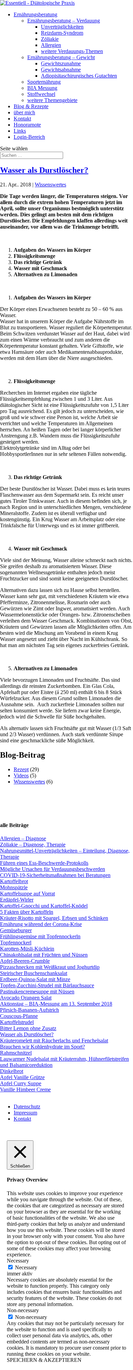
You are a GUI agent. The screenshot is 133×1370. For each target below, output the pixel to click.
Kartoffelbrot (14, 881)
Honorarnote (27, 125)
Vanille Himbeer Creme (25, 1089)
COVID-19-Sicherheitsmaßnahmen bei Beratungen (55, 875)
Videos (21, 775)
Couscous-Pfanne (19, 1016)
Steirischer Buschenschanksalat (33, 973)
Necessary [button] (18, 1261)
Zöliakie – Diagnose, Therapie (32, 844)
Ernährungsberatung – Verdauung (63, 20)
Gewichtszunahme (61, 63)
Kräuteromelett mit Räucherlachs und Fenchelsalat (54, 1040)
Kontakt (22, 118)
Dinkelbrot (11, 1071)
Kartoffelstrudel (17, 1022)
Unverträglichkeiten (62, 27)
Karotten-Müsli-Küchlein (27, 949)
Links (20, 131)
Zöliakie (50, 39)
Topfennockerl (15, 942)
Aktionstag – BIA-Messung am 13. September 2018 (56, 1004)
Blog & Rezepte (31, 106)
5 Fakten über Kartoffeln (26, 912)
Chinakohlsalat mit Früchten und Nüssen (44, 955)
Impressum (25, 1113)
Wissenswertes (50, 184)
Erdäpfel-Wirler (16, 900)
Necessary (26, 1267)
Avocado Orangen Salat (25, 998)
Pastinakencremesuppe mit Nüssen (37, 991)
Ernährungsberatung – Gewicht (61, 57)
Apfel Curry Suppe (20, 1083)
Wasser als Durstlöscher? (44, 170)
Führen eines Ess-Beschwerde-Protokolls (44, 863)
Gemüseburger (16, 930)
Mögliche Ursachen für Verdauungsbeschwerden (52, 869)
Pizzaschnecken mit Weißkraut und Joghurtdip (50, 967)
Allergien (51, 45)
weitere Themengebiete (52, 100)
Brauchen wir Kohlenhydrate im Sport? (42, 1047)
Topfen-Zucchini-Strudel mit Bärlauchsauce (47, 985)
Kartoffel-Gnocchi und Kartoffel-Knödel (44, 906)
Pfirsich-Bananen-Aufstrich (29, 1010)
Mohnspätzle (14, 887)
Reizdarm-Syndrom (62, 33)
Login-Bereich (29, 137)
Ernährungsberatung (35, 14)
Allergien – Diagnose (23, 838)
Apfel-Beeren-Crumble (25, 961)
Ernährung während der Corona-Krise (41, 924)
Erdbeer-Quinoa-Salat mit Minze (35, 979)
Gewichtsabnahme (61, 69)
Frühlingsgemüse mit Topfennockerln (40, 936)
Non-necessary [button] (23, 1310)
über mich (24, 112)
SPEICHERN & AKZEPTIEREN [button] (44, 1360)
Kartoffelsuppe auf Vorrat (27, 893)
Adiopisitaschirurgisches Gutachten (79, 76)
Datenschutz (27, 1106)
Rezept (21, 769)
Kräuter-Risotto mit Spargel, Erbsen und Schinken (54, 918)
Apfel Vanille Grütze (22, 1077)
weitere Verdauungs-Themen (72, 51)
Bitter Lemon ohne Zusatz (28, 1028)
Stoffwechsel (41, 94)
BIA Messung (42, 88)
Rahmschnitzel (16, 1053)
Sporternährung (44, 82)
